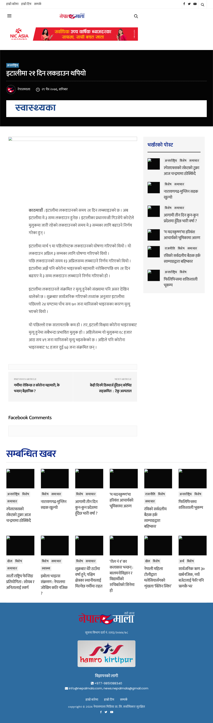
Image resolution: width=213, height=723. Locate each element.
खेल (9, 561)
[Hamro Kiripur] (106, 656)
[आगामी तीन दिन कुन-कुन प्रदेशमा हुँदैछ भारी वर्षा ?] (153, 211)
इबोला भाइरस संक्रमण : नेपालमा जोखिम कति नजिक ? (54, 585)
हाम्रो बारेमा (12, 4)
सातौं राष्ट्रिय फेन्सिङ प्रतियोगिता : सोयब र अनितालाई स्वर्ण (20, 582)
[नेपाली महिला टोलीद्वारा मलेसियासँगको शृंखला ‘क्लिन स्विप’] (158, 545)
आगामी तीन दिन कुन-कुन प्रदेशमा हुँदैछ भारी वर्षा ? (181, 218)
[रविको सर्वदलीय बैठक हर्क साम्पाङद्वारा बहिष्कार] (153, 252)
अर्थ (182, 561)
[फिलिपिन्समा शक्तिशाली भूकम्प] (153, 275)
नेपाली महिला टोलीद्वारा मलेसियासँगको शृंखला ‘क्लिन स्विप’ (157, 577)
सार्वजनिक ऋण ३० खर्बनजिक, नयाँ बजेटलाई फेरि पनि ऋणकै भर (191, 577)
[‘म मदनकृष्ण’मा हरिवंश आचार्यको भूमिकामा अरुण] (153, 235)
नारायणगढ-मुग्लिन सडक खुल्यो (181, 194)
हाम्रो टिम (26, 4)
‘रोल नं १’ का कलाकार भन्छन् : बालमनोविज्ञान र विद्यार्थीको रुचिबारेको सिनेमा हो (122, 576)
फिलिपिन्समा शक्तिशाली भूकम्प (180, 282)
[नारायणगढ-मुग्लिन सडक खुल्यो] (153, 187)
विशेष (183, 160)
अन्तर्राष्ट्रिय (12, 65)
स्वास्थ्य (46, 568)
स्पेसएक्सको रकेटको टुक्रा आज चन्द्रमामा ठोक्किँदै (181, 170)
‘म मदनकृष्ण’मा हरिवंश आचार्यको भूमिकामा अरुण (182, 234)
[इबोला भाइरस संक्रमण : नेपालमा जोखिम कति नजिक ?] (55, 545)
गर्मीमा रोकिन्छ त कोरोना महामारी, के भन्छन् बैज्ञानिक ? (36, 388)
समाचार (194, 160)
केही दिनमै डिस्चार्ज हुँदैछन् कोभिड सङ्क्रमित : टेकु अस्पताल (110, 388)
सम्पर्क (37, 4)
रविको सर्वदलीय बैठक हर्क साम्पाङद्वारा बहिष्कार (182, 258)
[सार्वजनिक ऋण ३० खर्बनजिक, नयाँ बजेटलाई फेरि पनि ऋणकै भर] (192, 545)
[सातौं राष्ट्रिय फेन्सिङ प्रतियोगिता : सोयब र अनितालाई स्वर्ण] (20, 545)
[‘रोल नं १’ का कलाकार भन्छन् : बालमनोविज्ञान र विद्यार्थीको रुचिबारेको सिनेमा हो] (124, 545)
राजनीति (170, 248)
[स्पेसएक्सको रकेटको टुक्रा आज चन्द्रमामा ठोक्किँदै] (153, 164)
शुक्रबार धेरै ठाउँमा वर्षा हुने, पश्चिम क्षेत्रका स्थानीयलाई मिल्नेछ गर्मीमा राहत (88, 577)
